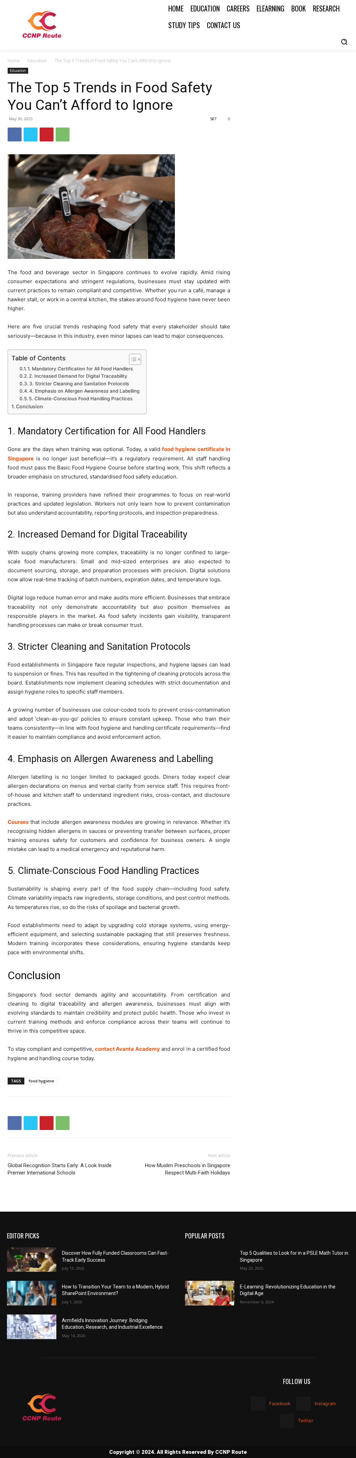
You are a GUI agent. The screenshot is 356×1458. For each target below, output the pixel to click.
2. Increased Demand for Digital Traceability (78, 376)
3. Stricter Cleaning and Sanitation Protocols (79, 383)
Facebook (279, 1403)
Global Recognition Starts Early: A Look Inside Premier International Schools (60, 1169)
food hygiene (41, 1080)
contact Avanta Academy (127, 1049)
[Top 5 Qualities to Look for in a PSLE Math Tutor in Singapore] (209, 1259)
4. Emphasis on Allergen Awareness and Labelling (84, 391)
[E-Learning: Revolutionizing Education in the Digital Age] (209, 1293)
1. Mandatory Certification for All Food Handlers (80, 368)
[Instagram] (303, 1403)
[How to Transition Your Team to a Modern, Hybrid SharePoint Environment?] (31, 1293)
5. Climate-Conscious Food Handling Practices (80, 398)
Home (14, 61)
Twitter (305, 1420)
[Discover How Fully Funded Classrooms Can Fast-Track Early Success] (31, 1259)
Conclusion (29, 406)
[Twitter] (31, 134)
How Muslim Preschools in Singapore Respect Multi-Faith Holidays (187, 1169)
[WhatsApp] (63, 134)
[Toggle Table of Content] (131, 359)
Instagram (325, 1403)
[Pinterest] (47, 134)
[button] (344, 41)
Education (37, 61)
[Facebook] (15, 134)
